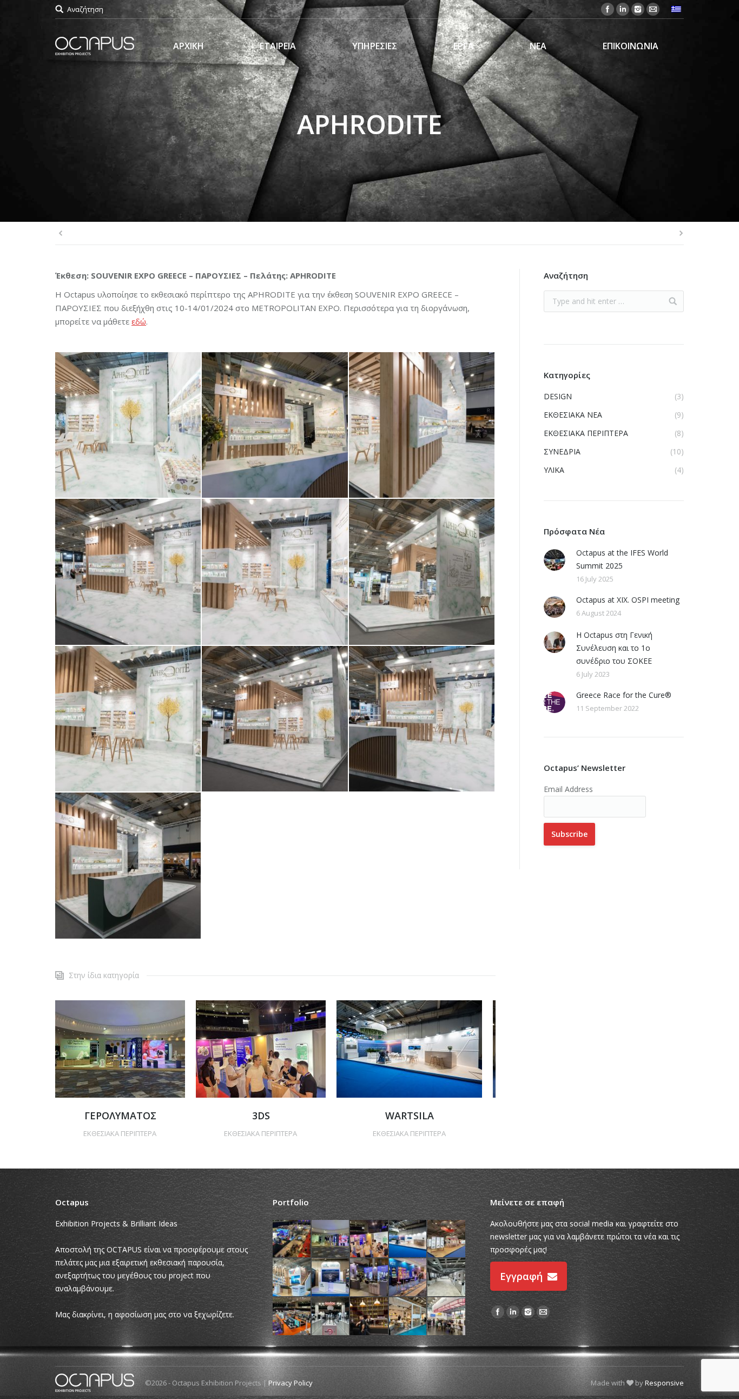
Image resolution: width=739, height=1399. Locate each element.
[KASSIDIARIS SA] (446, 1239)
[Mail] (652, 9)
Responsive (664, 1383)
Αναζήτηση (85, 9)
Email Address (568, 789)
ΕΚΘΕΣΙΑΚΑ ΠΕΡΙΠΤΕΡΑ (119, 1133)
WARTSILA (409, 1115)
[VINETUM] (446, 1277)
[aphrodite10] (275, 425)
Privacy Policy (290, 1383)
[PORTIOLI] (446, 1316)
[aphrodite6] (128, 425)
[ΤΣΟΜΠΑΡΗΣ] (369, 1277)
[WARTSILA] (408, 1239)
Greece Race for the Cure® (623, 695)
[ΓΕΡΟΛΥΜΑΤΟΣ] (331, 1239)
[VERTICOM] (292, 1239)
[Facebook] (607, 9)
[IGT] (408, 1277)
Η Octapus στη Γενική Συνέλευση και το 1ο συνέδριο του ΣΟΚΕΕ (614, 648)
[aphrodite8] (275, 572)
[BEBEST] (292, 1316)
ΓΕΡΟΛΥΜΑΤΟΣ (120, 1115)
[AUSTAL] (331, 1277)
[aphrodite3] (275, 719)
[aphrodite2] (422, 719)
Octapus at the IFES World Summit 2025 (622, 559)
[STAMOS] (331, 1316)
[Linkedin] (622, 9)
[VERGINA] (369, 1316)
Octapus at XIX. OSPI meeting (627, 600)
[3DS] (369, 1239)
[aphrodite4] (128, 719)
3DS (261, 1115)
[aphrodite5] (422, 572)
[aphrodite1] (128, 866)
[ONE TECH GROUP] (292, 1277)
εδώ (138, 321)
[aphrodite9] (422, 425)
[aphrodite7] (128, 572)
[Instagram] (637, 9)
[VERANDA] (408, 1316)
